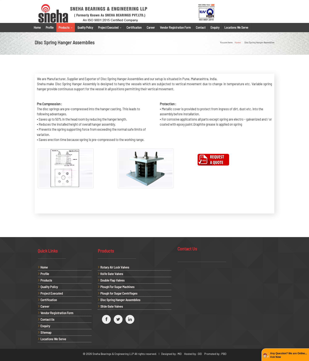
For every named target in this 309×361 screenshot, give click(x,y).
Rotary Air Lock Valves (114, 267)
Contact (201, 27)
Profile (50, 27)
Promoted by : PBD (215, 354)
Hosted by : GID (194, 354)
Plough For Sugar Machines (117, 287)
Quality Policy (85, 27)
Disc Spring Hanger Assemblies (120, 300)
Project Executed (110, 27)
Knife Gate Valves (111, 274)
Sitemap (46, 332)
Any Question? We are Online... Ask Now (288, 355)
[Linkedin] (129, 319)
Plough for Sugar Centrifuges (118, 293)
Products (66, 27)
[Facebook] (106, 319)
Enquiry (215, 27)
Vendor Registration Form (175, 27)
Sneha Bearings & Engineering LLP (113, 354)
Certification (134, 27)
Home (37, 27)
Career (151, 27)
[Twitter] (118, 319)
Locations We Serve (236, 27)
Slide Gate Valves (111, 306)
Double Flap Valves (112, 280)
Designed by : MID (172, 354)
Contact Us (47, 319)
